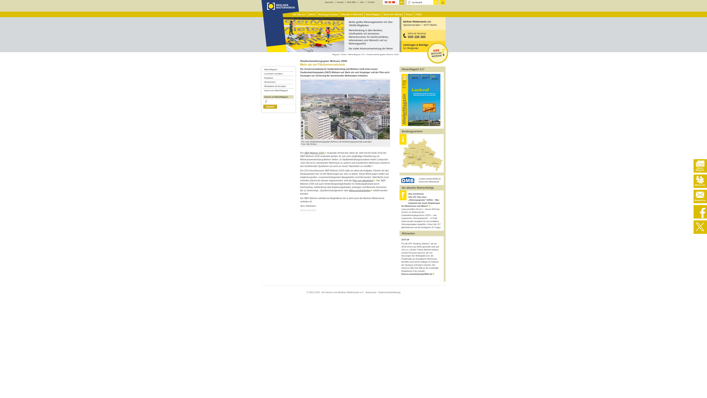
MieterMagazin (270, 69)
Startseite (329, 2)
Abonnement (269, 82)
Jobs (362, 2)
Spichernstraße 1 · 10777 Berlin (420, 23)
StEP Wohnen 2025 (314, 153)
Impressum (371, 292)
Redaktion (268, 78)
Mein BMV (351, 2)
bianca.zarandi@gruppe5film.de (416, 274)
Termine (371, 2)
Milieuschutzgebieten (359, 190)
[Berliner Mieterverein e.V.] (280, 9)
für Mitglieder (415, 46)
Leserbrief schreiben (273, 74)
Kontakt (340, 2)
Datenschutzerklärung (389, 292)
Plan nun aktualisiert (363, 180)
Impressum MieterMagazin (276, 90)
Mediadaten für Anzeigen (275, 86)
